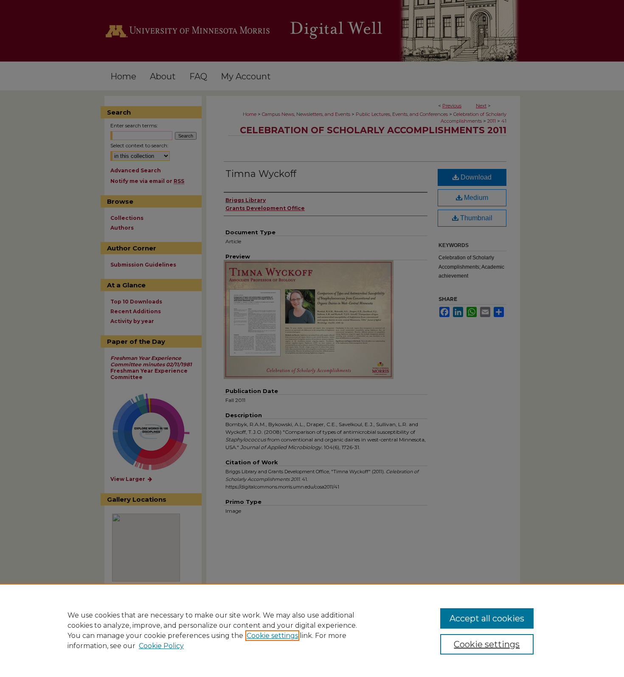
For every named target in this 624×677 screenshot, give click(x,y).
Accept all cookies (487, 618)
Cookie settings (272, 636)
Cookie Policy (161, 646)
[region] (312, 630)
